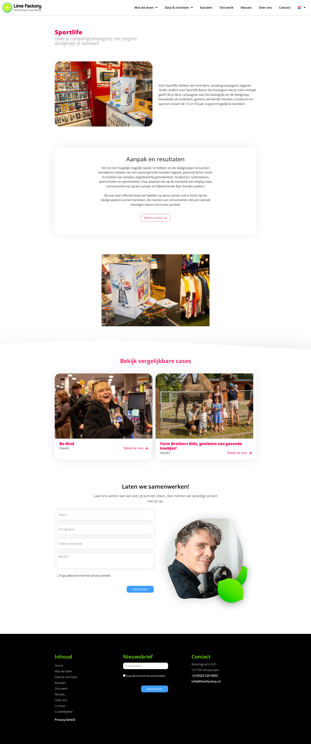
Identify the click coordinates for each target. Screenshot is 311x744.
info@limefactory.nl (205, 681)
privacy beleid (100, 575)
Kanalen (206, 7)
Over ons (265, 7)
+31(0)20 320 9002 (204, 675)
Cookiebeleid (63, 711)
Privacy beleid (65, 720)
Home (59, 665)
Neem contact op (155, 218)
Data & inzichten (177, 7)
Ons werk (226, 7)
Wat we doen (144, 7)
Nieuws (246, 7)
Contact (284, 7)
